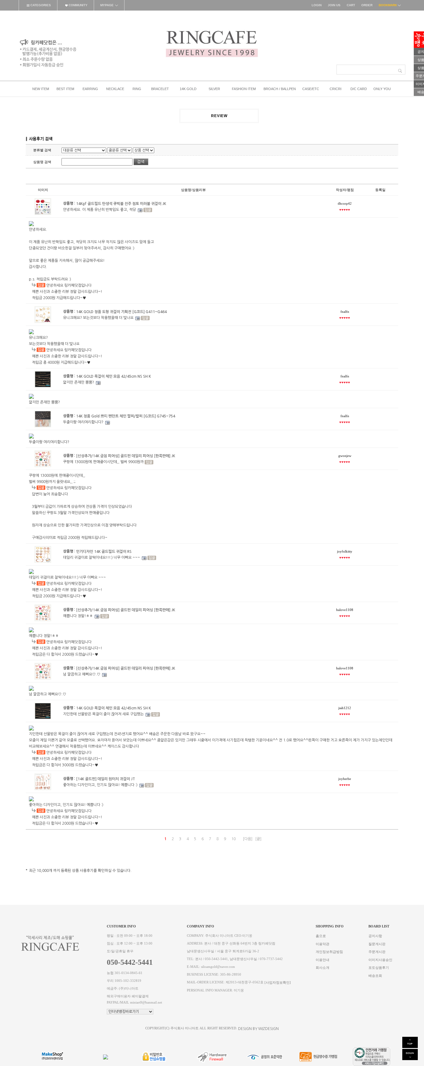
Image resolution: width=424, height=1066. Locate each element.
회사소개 (322, 967)
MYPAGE (107, 5)
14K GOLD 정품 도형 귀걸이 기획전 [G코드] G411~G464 (121, 311)
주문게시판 (377, 952)
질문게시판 (377, 943)
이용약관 (322, 943)
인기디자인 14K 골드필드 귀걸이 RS (104, 551)
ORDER (366, 5)
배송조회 (375, 975)
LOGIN (317, 5)
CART (351, 5)
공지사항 (375, 936)
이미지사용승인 (380, 959)
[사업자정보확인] (277, 982)
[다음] (247, 839)
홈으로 (321, 936)
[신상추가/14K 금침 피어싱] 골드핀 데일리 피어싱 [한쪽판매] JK (125, 456)
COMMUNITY (78, 5)
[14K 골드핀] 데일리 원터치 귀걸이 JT (105, 779)
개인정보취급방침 (329, 952)
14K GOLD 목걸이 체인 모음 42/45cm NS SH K (113, 376)
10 (233, 839)
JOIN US (334, 5)
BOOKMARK (388, 5)
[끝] (258, 839)
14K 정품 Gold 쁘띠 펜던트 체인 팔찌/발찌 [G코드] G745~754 (125, 416)
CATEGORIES (40, 5)
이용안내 (322, 959)
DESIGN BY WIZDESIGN (258, 1029)
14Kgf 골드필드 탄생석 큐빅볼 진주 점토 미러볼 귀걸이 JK (121, 203)
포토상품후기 (378, 967)
